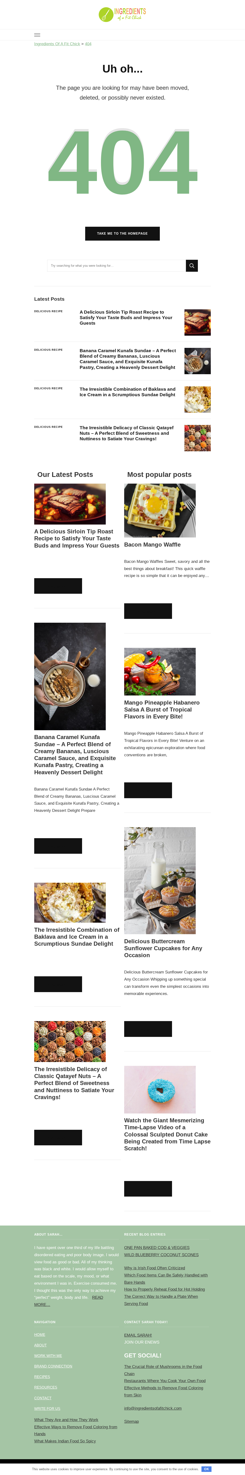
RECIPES (42, 1377)
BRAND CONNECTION (53, 1366)
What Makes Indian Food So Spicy (65, 1441)
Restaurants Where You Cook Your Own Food (165, 1381)
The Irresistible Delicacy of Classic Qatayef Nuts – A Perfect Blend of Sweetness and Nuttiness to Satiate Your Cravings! (126, 433)
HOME (39, 1335)
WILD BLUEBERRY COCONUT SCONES (161, 1255)
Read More (56, 587)
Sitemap (131, 1421)
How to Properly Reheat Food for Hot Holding (164, 1289)
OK (206, 1469)
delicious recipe (48, 311)
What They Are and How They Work (66, 1420)
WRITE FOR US (47, 1409)
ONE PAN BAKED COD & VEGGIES (156, 1247)
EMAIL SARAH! (138, 1335)
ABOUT (40, 1345)
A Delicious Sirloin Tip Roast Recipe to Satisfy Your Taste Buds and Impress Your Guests (126, 318)
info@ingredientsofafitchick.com (153, 1408)
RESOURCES (45, 1387)
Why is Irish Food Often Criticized (154, 1268)
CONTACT (42, 1398)
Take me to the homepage (122, 233)
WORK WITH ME (48, 1356)
